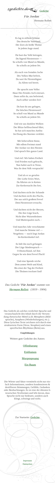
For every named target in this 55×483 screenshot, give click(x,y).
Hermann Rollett (18, 289)
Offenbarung (30, 345)
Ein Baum (30, 364)
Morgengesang (30, 358)
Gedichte (35, 417)
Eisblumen (30, 352)
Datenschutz (27, 464)
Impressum (27, 460)
